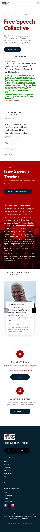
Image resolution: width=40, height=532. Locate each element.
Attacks (6, 464)
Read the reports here (12, 101)
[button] (34, 310)
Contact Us (19, 377)
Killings (6, 477)
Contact (6, 498)
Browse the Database (17, 191)
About (6, 492)
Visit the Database (16, 450)
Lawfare (6, 480)
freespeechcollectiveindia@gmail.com (20, 370)
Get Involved (19, 411)
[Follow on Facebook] (5, 505)
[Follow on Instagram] (12, 505)
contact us (12, 250)
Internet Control (8, 473)
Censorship (9, 119)
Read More (8, 154)
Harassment (7, 470)
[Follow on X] (9, 505)
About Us (12, 49)
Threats (6, 483)
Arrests (6, 461)
